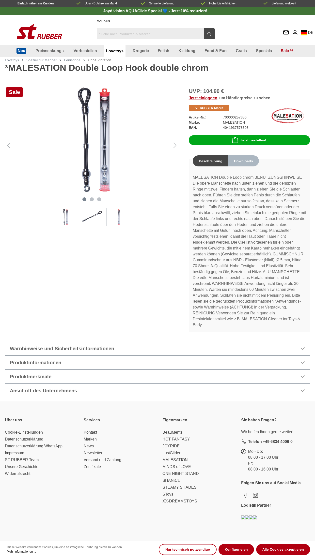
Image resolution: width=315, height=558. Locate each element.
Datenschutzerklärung (24, 439)
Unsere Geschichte (21, 467)
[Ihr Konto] (295, 32)
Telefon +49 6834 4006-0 (270, 442)
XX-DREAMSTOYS (179, 501)
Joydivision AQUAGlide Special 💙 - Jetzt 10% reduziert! (155, 11)
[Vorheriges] (8, 145)
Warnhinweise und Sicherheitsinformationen (62, 348)
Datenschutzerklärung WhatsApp (34, 446)
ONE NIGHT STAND (180, 473)
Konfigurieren (236, 549)
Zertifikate (92, 467)
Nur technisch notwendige (187, 549)
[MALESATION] (287, 115)
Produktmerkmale (30, 376)
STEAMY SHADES (179, 487)
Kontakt (90, 432)
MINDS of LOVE (176, 467)
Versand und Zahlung (102, 460)
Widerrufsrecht (17, 473)
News (89, 446)
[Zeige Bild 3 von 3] (99, 199)
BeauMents (172, 432)
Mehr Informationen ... (21, 551)
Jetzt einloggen (203, 98)
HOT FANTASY (176, 439)
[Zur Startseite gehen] (39, 31)
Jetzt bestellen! (253, 140)
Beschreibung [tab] (210, 161)
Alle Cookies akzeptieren (283, 549)
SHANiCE (171, 480)
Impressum (14, 453)
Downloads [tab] (243, 161)
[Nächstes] (175, 145)
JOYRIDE (171, 446)
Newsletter (93, 453)
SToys (167, 494)
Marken (103, 21)
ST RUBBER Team (22, 460)
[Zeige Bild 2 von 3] (92, 199)
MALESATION (175, 460)
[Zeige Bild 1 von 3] (84, 199)
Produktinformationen (35, 362)
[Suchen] (209, 33)
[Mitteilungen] (286, 33)
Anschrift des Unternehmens (43, 390)
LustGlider (171, 453)
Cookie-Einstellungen (24, 432)
